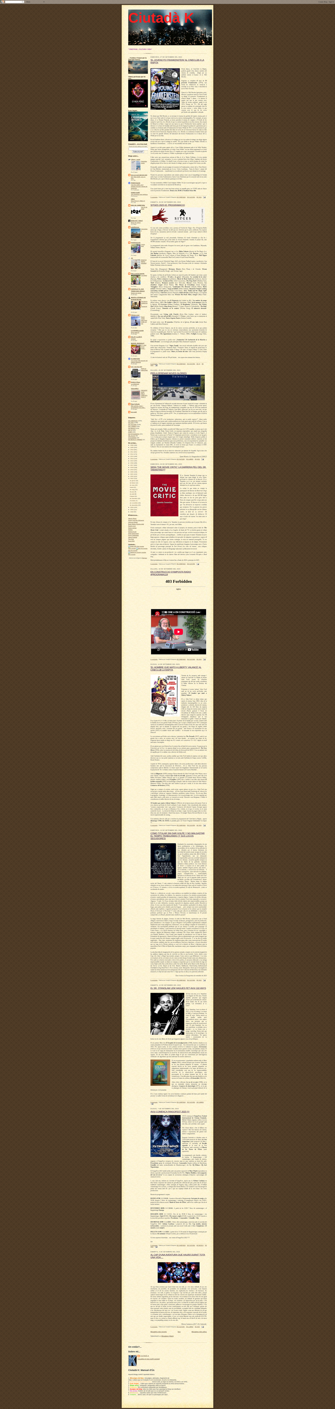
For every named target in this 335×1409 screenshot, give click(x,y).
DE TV (130, 430)
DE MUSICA (132, 428)
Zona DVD (131, 541)
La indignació (135, 384)
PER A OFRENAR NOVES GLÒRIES (168, 373)
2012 (132, 454)
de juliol (132, 494)
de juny (132, 492)
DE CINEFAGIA (133, 420)
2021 (132, 474)
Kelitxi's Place (135, 382)
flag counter (131, 554)
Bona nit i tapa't (136, 222)
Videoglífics (135, 388)
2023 (132, 478)
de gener (133, 480)
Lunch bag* (143, 245)
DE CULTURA (132, 424)
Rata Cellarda (135, 404)
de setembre (134, 498)
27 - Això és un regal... (143, 346)
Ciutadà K (161, 18)
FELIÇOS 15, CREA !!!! (138, 201)
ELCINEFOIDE (135, 358)
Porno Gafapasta (133, 535)
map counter (132, 548)
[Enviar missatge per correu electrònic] (204, 197)
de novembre (134, 503)
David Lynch (132, 526)
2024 (132, 507)
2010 (132, 449)
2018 (132, 467)
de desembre (134, 505)
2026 (132, 512)
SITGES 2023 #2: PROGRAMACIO (167, 205)
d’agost (132, 496)
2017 (132, 465)
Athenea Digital (133, 522)
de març (132, 485)
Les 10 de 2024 (144, 208)
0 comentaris (154, 197)
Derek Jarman (132, 528)
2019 (132, 469)
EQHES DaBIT (135, 192)
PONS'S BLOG (135, 183)
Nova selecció (135, 332)
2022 (132, 476)
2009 (132, 447)
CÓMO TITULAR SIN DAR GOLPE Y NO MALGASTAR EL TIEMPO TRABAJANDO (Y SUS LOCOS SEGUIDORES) (177, 836)
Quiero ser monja (136, 293)
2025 (132, 509)
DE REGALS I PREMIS (135, 439)
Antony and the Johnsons (136, 520)
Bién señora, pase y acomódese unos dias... (138, 406)
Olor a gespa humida (137, 273)
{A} (132, 258)
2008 (132, 445)
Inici (179, 1332)
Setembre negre (144, 162)
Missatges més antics (199, 1332)
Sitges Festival (132, 537)
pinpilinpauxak (135, 242)
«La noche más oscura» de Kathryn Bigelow (139, 361)
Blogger (144, 558)
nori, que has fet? (136, 366)
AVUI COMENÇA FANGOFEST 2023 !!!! (169, 1111)
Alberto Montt (132, 518)
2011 (132, 452)
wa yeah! (134, 412)
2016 (132, 463)
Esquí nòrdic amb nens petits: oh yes (144, 320)
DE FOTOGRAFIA (133, 434)
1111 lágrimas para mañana (139, 194)
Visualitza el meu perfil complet (149, 1359)
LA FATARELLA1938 (137, 330)
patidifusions (135, 227)
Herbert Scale (132, 531)
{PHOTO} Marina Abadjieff (144, 261)
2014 (132, 458)
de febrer (133, 483)
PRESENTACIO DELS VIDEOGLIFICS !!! (144, 394)
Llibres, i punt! (135, 159)
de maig (132, 489)
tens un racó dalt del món (139, 175)
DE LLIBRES (132, 426)
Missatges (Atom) (167, 1336)
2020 (132, 472)
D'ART (130, 432)
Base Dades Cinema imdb (136, 524)
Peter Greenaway (133, 533)
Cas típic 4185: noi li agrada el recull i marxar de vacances (139, 186)
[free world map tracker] (136, 546)
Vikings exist (135, 315)
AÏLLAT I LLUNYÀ (136, 337)
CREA (133, 199)
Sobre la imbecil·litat (144, 369)
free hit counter (132, 550)
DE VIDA (131, 422)
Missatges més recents (158, 1332)
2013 (132, 456)
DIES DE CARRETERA (138, 205)
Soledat (133, 338)
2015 (132, 461)
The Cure (131, 539)
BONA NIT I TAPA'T (137, 220)
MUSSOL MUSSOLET (137, 343)
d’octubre (133, 500)
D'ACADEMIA (132, 437)
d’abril (132, 487)
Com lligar (144, 275)
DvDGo (130, 529)
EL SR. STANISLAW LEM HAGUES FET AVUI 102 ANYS (178, 988)
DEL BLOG (131, 436)
